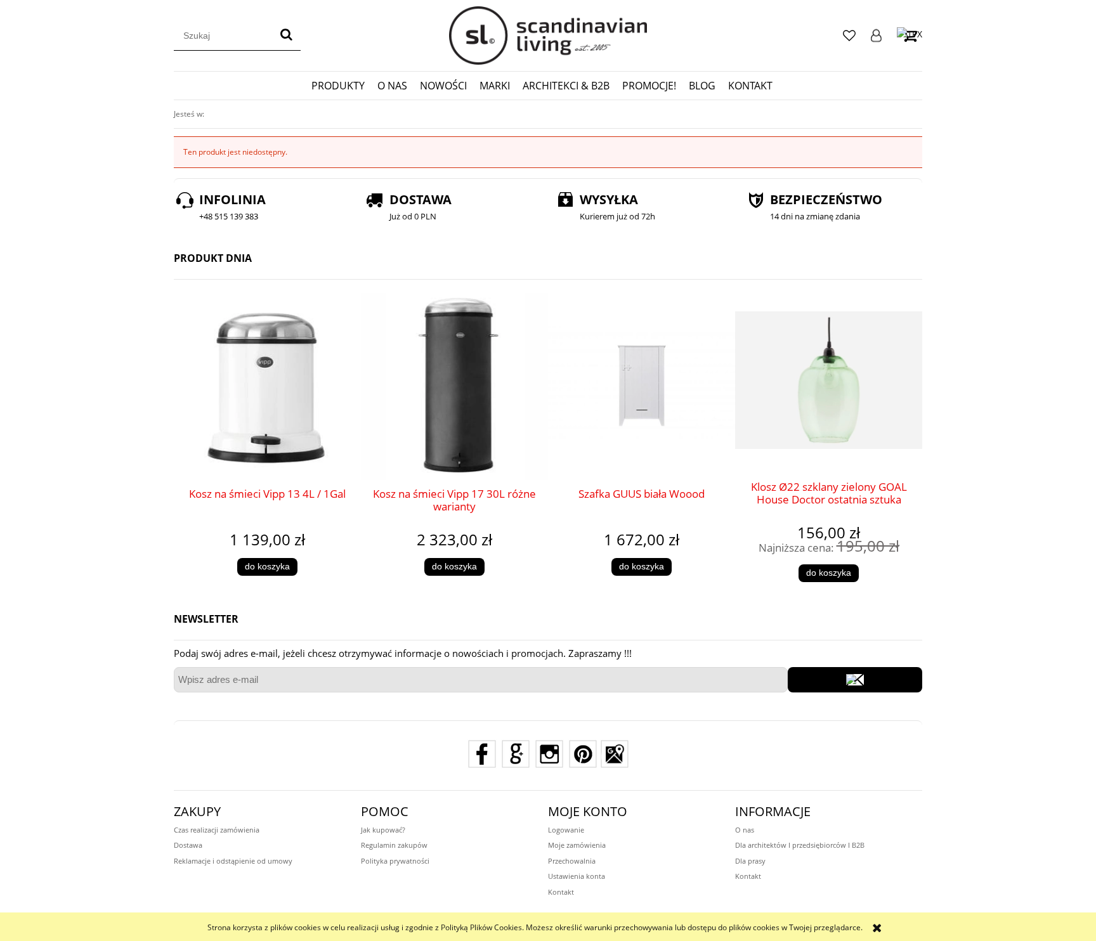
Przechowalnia (572, 861)
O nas (744, 829)
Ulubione (849, 35)
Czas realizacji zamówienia (216, 829)
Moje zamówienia (577, 845)
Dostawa (188, 845)
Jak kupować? (383, 829)
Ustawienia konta (576, 876)
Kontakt (561, 892)
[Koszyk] (909, 35)
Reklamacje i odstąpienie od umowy (233, 861)
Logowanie (876, 35)
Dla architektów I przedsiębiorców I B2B (799, 845)
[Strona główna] (547, 35)
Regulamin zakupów (394, 845)
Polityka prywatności (395, 861)
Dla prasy (750, 861)
